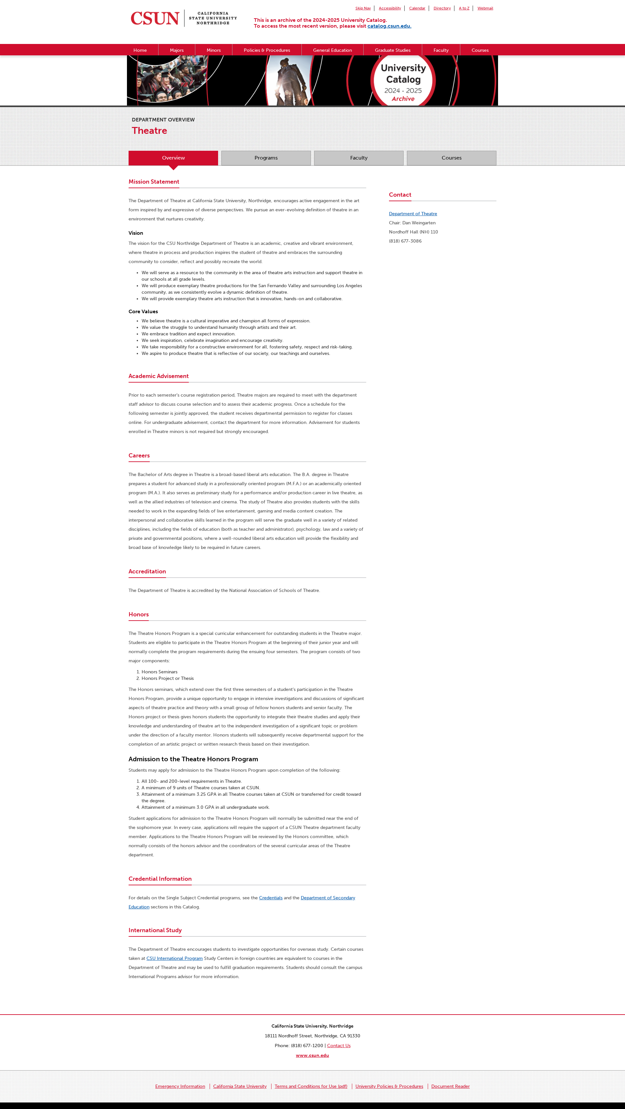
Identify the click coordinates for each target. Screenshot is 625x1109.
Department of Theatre (413, 214)
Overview (173, 158)
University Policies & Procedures (389, 1086)
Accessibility (390, 8)
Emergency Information (180, 1086)
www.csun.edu (312, 1055)
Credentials (271, 898)
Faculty (441, 50)
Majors (177, 50)
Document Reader (450, 1086)
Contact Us (339, 1045)
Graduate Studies (392, 50)
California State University (240, 1086)
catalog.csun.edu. (389, 26)
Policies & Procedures (267, 50)
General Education (332, 50)
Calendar (417, 8)
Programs (266, 158)
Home (140, 50)
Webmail (485, 8)
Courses (480, 50)
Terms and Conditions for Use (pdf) (311, 1086)
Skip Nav (363, 8)
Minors (214, 50)
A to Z (464, 8)
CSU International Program (174, 958)
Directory (442, 8)
